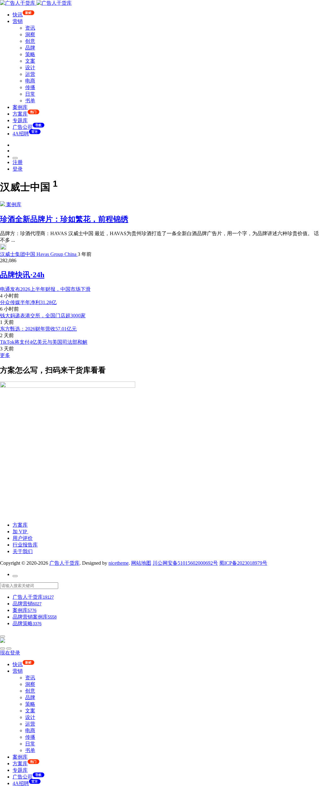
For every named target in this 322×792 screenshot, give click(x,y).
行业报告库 (25, 544)
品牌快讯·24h (22, 275)
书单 (30, 100)
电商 (30, 80)
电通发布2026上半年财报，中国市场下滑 (45, 289)
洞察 (30, 34)
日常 (30, 94)
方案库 (20, 525)
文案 (30, 61)
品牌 (30, 47)
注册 (18, 162)
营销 (18, 21)
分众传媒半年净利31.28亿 (28, 302)
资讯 (30, 28)
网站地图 (141, 563)
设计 (30, 67)
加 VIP (20, 531)
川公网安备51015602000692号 (185, 563)
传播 (30, 87)
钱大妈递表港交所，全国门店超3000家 (43, 315)
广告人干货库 (64, 563)
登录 (18, 169)
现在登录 (10, 652)
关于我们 (23, 551)
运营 (30, 74)
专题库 (20, 120)
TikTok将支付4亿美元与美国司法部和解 (43, 342)
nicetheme (118, 563)
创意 (30, 41)
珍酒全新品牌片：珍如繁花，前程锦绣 (64, 219)
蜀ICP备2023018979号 (243, 563)
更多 (5, 355)
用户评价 (23, 538)
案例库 (20, 107)
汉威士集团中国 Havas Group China (39, 254)
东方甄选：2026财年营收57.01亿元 (38, 328)
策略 (30, 54)
